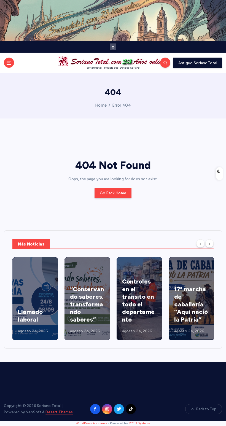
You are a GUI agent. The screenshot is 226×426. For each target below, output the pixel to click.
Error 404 (121, 105)
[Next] (209, 243)
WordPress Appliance (91, 423)
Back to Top (206, 409)
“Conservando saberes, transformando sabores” (38, 304)
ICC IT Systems (139, 423)
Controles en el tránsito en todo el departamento (89, 300)
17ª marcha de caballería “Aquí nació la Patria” (142, 304)
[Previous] (200, 243)
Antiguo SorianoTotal (197, 63)
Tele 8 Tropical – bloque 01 (191, 312)
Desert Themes (59, 412)
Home (101, 105)
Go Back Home (113, 193)
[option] (38, 298)
